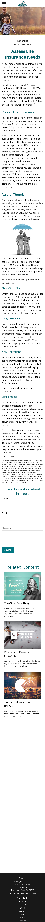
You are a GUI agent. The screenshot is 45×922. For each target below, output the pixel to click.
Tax (22, 914)
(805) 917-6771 (25, 881)
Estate (22, 908)
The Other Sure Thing (16, 603)
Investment (22, 904)
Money (22, 917)
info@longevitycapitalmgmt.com (22, 893)
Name (5, 498)
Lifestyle (22, 920)
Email (4, 513)
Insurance (22, 911)
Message (6, 527)
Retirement (22, 901)
